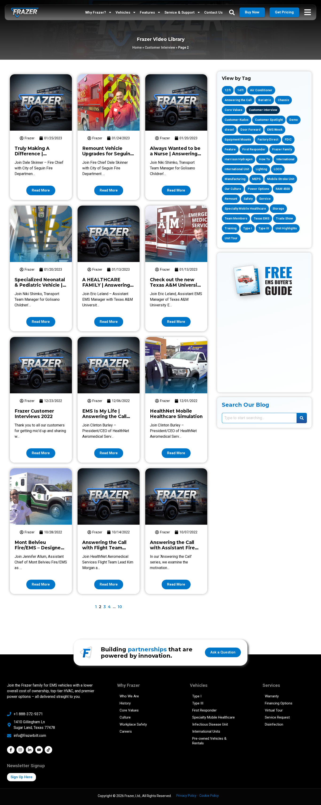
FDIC (288, 139)
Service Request (277, 717)
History (125, 703)
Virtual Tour (274, 710)
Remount (231, 198)
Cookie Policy (209, 795)
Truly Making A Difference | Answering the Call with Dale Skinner (37, 156)
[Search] (302, 418)
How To (264, 159)
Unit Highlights (286, 228)
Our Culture (233, 189)
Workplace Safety (133, 724)
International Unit (237, 169)
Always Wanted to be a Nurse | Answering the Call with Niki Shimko (175, 156)
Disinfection (274, 724)
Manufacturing (235, 179)
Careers (126, 731)
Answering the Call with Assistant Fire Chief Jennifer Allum (173, 548)
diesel (229, 129)
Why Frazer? (95, 12)
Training (231, 228)
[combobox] (259, 418)
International (285, 159)
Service (265, 198)
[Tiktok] (48, 750)
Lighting (261, 169)
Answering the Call (238, 100)
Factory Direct (268, 139)
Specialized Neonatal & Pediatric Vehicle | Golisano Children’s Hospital (40, 288)
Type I (247, 228)
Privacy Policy (186, 795)
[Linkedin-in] (29, 750)
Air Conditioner (261, 90)
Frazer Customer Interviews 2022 (34, 413)
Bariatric (264, 100)
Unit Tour (231, 238)
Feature (230, 149)
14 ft (240, 90)
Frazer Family (282, 149)
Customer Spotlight (269, 119)
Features (147, 12)
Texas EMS (261, 218)
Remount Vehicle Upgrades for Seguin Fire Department (106, 154)
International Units (206, 731)
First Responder (254, 149)
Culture (125, 717)
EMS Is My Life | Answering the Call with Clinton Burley (104, 416)
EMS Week (274, 129)
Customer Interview (160, 47)
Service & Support (179, 12)
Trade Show (284, 218)
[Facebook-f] (11, 750)
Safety (248, 198)
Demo (293, 119)
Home (137, 47)
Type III (263, 228)
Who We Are (129, 696)
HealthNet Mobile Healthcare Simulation (176, 413)
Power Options (258, 189)
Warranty (272, 696)
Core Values (233, 110)
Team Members (236, 218)
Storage (278, 208)
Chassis (283, 100)
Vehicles (123, 12)
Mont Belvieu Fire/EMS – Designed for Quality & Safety (39, 548)
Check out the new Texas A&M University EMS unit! (176, 285)
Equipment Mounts (238, 139)
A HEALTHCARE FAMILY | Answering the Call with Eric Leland (106, 288)
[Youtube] (39, 750)
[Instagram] (20, 750)
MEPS (256, 179)
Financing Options (278, 703)
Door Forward (250, 129)
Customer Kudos (236, 119)
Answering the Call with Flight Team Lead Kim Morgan (104, 548)
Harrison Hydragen (238, 159)
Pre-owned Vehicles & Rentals (209, 740)
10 (120, 607)
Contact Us (213, 12)
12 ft (228, 90)
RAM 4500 (283, 189)
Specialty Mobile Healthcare (245, 208)
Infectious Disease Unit (210, 724)
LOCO (278, 169)
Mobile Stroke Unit (280, 179)
